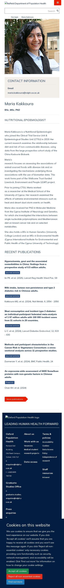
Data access (30, 461)
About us (29, 434)
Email (11, 88)
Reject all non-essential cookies (24, 576)
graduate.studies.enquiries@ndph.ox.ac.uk (13, 498)
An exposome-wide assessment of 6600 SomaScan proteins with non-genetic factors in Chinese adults (32, 374)
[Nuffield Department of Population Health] (25, 2)
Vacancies (28, 446)
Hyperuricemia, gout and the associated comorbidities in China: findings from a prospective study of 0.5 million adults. (26, 264)
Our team (14, 17)
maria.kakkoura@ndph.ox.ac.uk (23, 92)
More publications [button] (15, 399)
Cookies (45, 446)
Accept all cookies (17, 571)
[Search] (57, 11)
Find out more (15, 581)
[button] (57, 2)
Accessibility (47, 442)
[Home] (7, 17)
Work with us (31, 441)
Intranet (46, 477)
